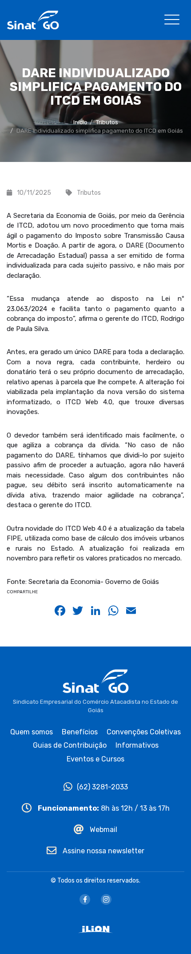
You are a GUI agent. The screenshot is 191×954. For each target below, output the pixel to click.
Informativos (137, 745)
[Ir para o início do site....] (33, 19)
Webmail (102, 829)
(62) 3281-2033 (102, 787)
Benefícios (80, 732)
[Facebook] (85, 899)
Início (80, 122)
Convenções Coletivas (144, 732)
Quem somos (31, 732)
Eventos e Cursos (95, 759)
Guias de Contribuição (70, 745)
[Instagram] (106, 899)
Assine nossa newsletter (102, 851)
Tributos (107, 122)
